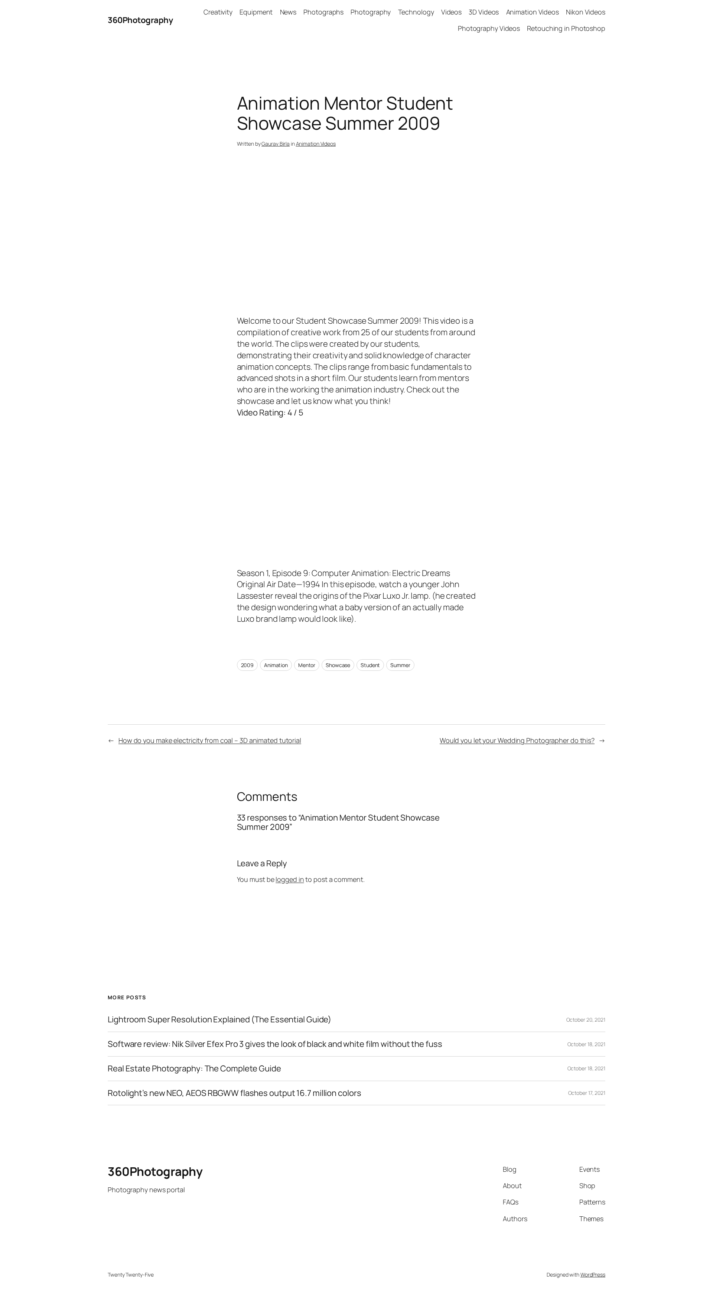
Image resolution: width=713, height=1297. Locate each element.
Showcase (338, 665)
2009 (247, 665)
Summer (400, 665)
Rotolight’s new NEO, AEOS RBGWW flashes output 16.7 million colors (234, 1093)
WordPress (592, 1274)
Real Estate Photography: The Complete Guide (194, 1068)
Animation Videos (316, 143)
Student (370, 665)
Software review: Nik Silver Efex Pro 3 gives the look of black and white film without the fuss (275, 1044)
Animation (276, 665)
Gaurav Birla (275, 143)
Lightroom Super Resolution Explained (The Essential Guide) (219, 1019)
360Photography (140, 20)
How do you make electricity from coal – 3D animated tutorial (209, 740)
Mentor (306, 665)
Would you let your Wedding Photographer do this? (517, 740)
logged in (290, 879)
